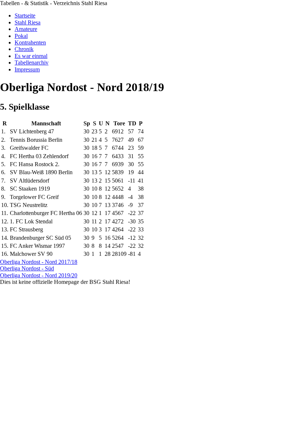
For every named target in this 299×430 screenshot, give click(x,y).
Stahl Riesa (27, 22)
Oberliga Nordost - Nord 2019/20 (38, 275)
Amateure (26, 29)
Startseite (25, 15)
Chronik (24, 49)
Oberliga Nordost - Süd (27, 268)
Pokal (21, 36)
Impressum (27, 69)
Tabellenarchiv (31, 62)
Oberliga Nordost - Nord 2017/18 (38, 262)
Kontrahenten (30, 42)
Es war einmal (31, 56)
